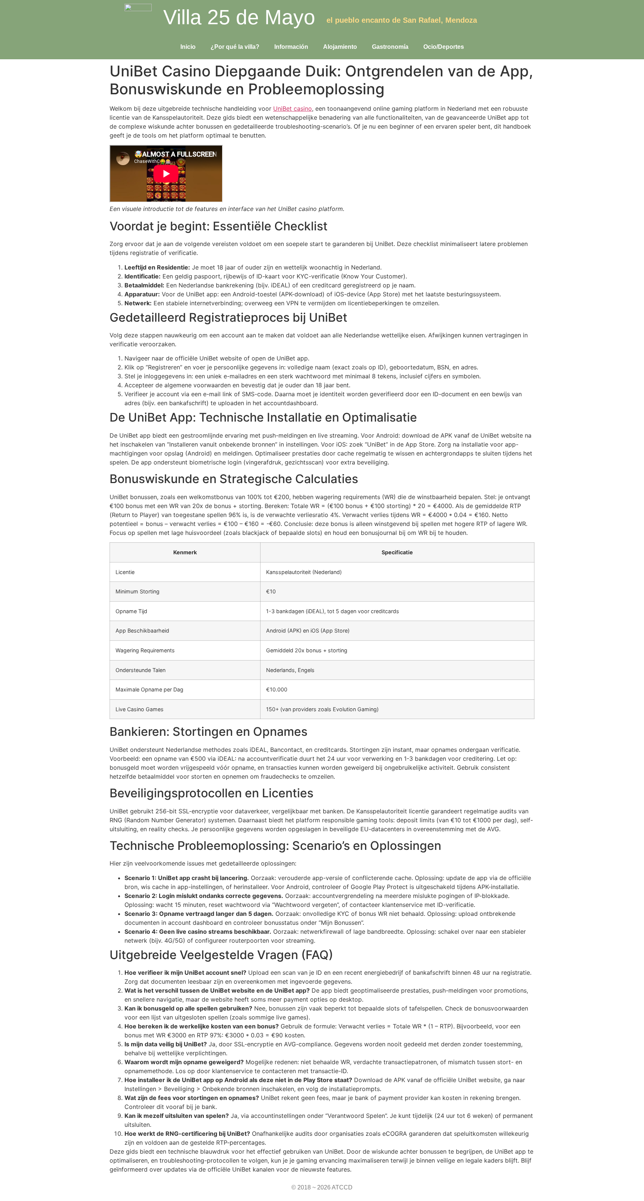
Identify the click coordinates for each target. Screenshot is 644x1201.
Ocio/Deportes (443, 47)
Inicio (188, 47)
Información (291, 47)
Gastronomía (390, 47)
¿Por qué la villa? (235, 47)
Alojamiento (340, 47)
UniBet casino (292, 108)
